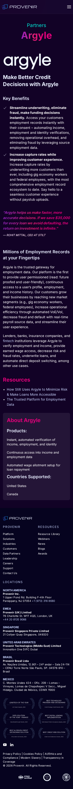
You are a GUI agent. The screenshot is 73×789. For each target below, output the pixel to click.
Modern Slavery (31, 757)
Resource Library (49, 534)
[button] (69, 7)
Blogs (41, 548)
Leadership (10, 558)
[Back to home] (19, 7)
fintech (8, 341)
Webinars (44, 538)
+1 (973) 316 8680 (43, 600)
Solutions (9, 538)
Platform (8, 534)
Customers (10, 548)
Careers (8, 563)
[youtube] (5, 744)
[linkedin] (12, 744)
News (41, 543)
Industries (9, 543)
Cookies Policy (32, 753)
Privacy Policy (12, 753)
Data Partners (11, 553)
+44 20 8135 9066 (14, 619)
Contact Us (10, 573)
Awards (42, 553)
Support (8, 568)
